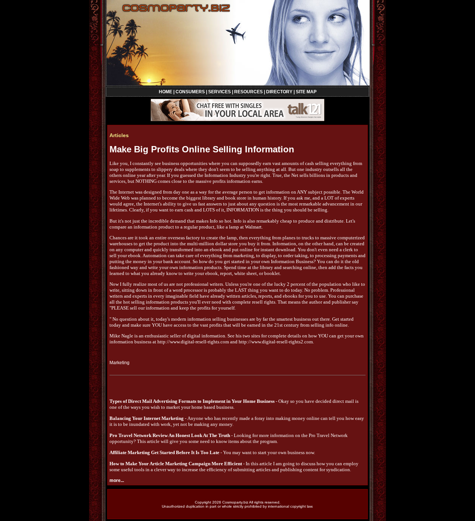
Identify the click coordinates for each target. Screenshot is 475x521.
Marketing (119, 362)
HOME (165, 91)
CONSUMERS (190, 91)
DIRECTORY (279, 91)
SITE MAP (306, 91)
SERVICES (219, 91)
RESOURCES (248, 91)
